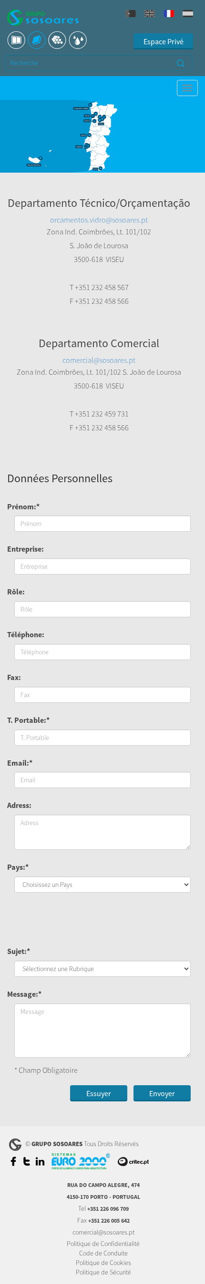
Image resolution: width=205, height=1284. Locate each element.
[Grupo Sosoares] (43, 19)
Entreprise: (25, 549)
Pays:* (18, 867)
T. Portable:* (28, 720)
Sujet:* (18, 951)
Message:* (24, 994)
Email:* (19, 763)
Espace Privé (164, 41)
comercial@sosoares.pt (98, 360)
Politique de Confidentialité (103, 1243)
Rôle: (16, 591)
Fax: (14, 677)
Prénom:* (23, 506)
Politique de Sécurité (103, 1272)
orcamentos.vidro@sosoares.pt (99, 219)
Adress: (19, 805)
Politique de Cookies (103, 1262)
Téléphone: (25, 634)
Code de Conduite (103, 1253)
